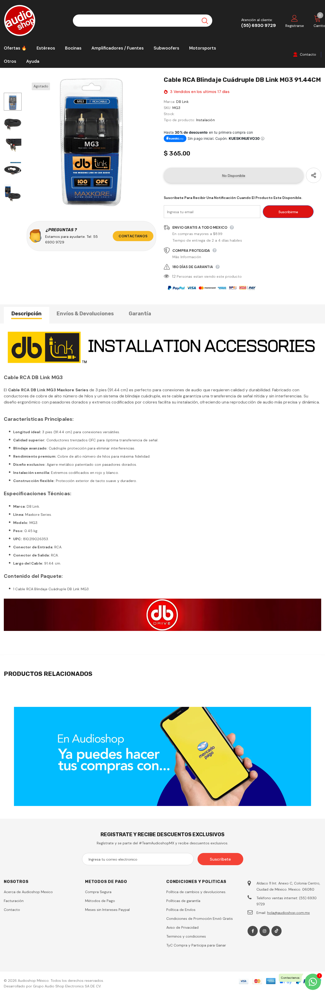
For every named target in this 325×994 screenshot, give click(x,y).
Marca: (169, 101)
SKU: (167, 107)
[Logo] (34, 20)
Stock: (169, 114)
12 (173, 276)
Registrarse (294, 25)
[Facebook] (253, 931)
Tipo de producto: (179, 120)
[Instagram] (264, 931)
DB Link (182, 101)
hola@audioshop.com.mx (288, 912)
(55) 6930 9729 (258, 25)
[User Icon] (294, 18)
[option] (91, 142)
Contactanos (133, 236)
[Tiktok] (276, 931)
